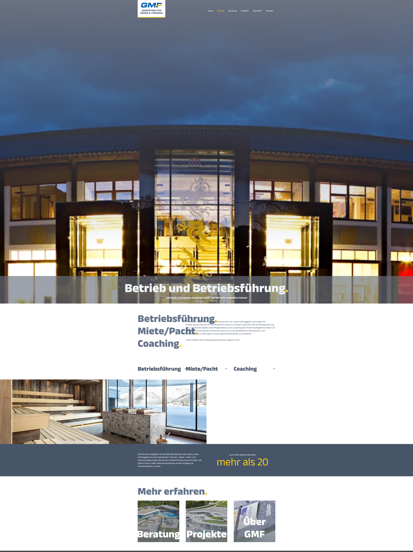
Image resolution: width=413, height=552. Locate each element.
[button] (263, 10)
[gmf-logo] (151, 5)
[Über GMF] (254, 521)
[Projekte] (206, 521)
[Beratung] (158, 521)
